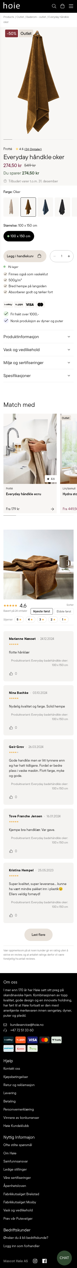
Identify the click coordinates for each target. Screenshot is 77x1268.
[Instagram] (35, 1262)
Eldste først (64, 611)
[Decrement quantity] (54, 256)
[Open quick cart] (62, 6)
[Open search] (54, 6)
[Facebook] (44, 1262)
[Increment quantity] (68, 256)
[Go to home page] (11, 6)
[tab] (38, 336)
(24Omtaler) (33, 149)
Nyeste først (41, 611)
